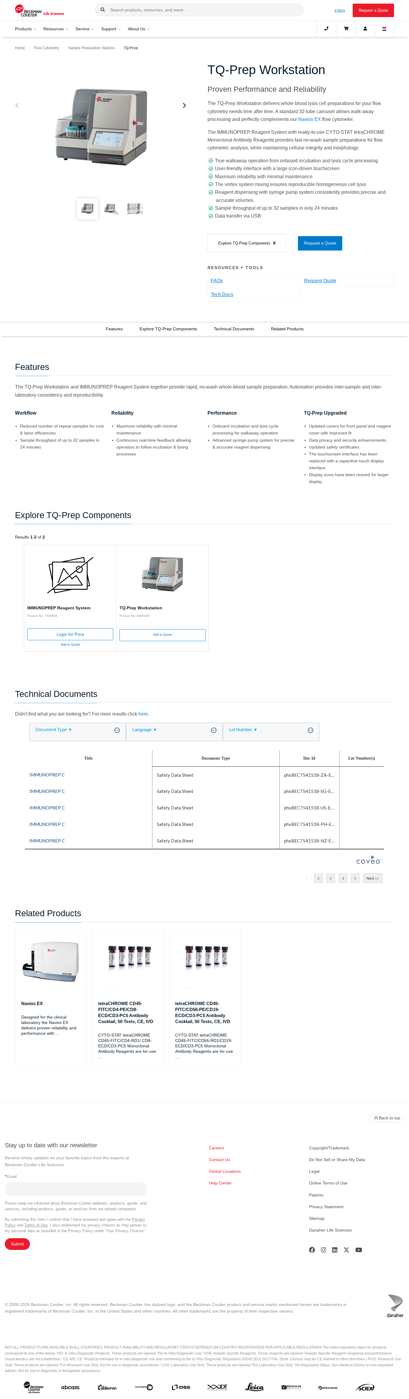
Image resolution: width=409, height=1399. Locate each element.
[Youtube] (358, 1251)
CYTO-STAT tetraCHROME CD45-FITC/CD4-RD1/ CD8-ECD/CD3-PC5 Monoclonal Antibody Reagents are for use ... (127, 1046)
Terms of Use (36, 1225)
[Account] (365, 29)
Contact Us (219, 1159)
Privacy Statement (326, 1206)
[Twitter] (346, 1251)
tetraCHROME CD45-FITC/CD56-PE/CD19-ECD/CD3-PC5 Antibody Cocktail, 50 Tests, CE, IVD (202, 1012)
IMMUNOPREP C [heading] (47, 774)
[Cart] (346, 29)
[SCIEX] (365, 1388)
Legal (314, 1171)
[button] (102, 10)
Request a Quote (373, 10)
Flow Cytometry (46, 48)
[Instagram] (323, 1251)
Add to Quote (70, 644)
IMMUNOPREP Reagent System (58, 607)
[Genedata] (144, 1388)
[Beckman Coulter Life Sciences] (39, 10)
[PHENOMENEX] (328, 1388)
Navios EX (309, 119)
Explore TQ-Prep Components (168, 328)
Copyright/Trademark (329, 1147)
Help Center (220, 1183)
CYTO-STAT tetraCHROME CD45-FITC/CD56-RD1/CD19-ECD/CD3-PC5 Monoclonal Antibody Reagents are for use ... (204, 1046)
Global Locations (225, 1171)
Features (114, 328)
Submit (17, 1243)
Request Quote (320, 280)
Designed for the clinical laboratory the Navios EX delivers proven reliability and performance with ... (48, 1025)
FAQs (217, 280)
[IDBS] (181, 1389)
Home (20, 48)
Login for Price (70, 634)
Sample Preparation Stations (91, 48)
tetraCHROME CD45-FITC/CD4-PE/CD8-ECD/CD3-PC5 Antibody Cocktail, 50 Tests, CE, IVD (125, 1012)
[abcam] (70, 1388)
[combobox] (199, 10)
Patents (316, 1195)
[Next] (185, 106)
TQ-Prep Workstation (140, 607)
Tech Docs (222, 294)
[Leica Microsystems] (254, 1388)
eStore (339, 10)
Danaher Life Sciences (330, 1230)
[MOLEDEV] (291, 1388)
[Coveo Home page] (369, 862)
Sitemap (317, 1218)
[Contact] (326, 29)
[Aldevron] (107, 1389)
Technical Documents (234, 328)
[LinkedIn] (334, 1251)
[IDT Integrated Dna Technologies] (217, 1388)
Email (11, 1176)
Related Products (287, 328)
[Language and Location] (384, 29)
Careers (216, 1147)
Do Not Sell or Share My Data (337, 1159)
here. (143, 713)
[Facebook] (312, 1251)
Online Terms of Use (328, 1183)
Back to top (389, 1117)
